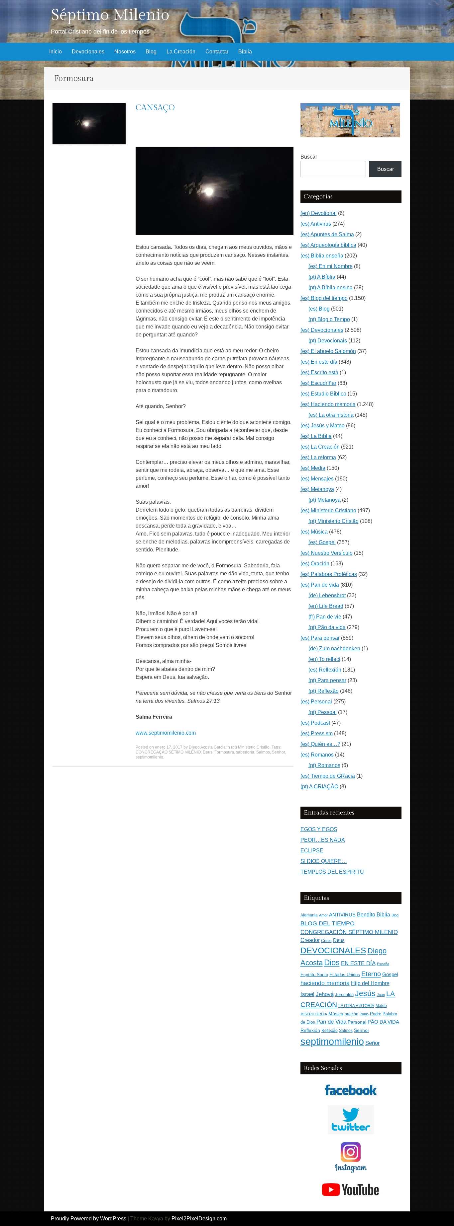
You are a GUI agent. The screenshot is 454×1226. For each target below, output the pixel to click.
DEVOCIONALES (333, 950)
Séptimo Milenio (110, 15)
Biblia (245, 51)
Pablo (364, 1014)
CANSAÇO (155, 107)
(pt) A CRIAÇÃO (319, 786)
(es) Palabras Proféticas (328, 574)
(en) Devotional (318, 213)
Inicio (55, 51)
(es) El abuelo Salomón (328, 351)
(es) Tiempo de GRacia (327, 776)
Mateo (381, 1005)
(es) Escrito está (319, 372)
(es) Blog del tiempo (324, 298)
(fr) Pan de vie (324, 616)
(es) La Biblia (316, 436)
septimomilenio (149, 757)
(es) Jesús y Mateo (322, 425)
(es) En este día (318, 362)
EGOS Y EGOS (318, 829)
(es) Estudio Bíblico (323, 394)
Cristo (326, 941)
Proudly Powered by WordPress (88, 1218)
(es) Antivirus (315, 224)
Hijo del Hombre (370, 983)
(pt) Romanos (324, 765)
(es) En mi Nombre (330, 266)
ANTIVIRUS (342, 914)
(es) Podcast (315, 723)
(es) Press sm (316, 733)
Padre (375, 1013)
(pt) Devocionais (327, 340)
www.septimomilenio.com (166, 733)
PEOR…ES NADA (322, 840)
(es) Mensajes (317, 478)
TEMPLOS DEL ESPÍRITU (332, 872)
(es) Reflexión (324, 670)
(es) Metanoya (317, 489)
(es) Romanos (317, 754)
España (383, 964)
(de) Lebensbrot (327, 595)
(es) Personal (316, 701)
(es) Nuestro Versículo (326, 553)
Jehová (325, 994)
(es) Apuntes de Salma (327, 234)
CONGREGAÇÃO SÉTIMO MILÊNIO (168, 752)
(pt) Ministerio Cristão (250, 747)
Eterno (371, 973)
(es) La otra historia (331, 415)
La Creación (181, 51)
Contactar (216, 51)
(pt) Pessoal (322, 712)
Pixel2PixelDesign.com (199, 1218)
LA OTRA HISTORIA (356, 1006)
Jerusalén (344, 994)
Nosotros (125, 51)
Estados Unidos (344, 974)
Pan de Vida (331, 1022)
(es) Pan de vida (319, 585)
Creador (310, 940)
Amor (323, 915)
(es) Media (312, 468)
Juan (381, 995)
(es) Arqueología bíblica (328, 245)
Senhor (278, 752)
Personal (357, 1022)
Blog (151, 51)
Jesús (365, 993)
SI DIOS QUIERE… (323, 861)
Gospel (390, 974)
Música (335, 1013)
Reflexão (329, 1030)
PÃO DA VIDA (383, 1022)
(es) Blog (319, 309)
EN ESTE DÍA (358, 963)
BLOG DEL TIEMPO (327, 923)
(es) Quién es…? (320, 744)
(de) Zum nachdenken (334, 648)
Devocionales (88, 51)
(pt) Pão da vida (327, 627)
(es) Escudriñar (318, 383)
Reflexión (310, 1030)
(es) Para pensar (320, 638)
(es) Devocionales (321, 330)
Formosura (224, 752)
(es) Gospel (322, 542)
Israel (307, 994)
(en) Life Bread (325, 606)
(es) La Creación (320, 447)
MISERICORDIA (313, 1014)
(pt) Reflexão (323, 691)
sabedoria (245, 752)
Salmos (263, 752)
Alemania (309, 915)
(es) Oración (314, 563)
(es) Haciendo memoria (328, 404)
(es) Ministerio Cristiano (328, 510)
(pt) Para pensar (327, 680)
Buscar (308, 157)
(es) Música (314, 532)
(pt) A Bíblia (321, 277)
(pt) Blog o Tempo (329, 319)
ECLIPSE (311, 850)
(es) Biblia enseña (321, 255)
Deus (207, 752)
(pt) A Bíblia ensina (330, 287)
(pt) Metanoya (324, 500)
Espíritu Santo (314, 975)
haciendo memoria (325, 983)
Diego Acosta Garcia (207, 747)
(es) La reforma (318, 457)
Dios (332, 962)
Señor (372, 1043)
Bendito (366, 914)
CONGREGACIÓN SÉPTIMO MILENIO (349, 932)
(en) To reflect (324, 659)
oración (351, 1014)
